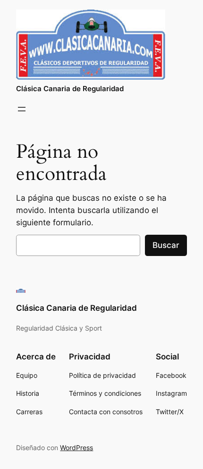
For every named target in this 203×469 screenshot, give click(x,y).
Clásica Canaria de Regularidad (70, 89)
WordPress (76, 447)
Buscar (165, 245)
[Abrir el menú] (21, 109)
